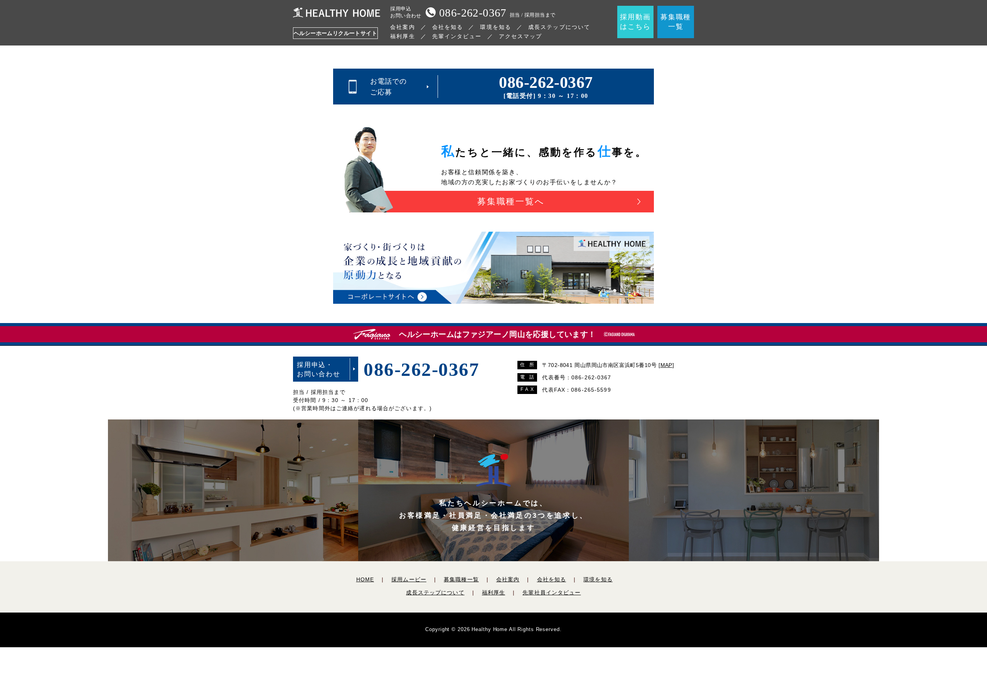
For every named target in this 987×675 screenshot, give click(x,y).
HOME (365, 579)
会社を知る (447, 27)
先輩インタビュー (457, 36)
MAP (666, 365)
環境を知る (495, 27)
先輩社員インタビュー (551, 592)
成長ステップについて (559, 27)
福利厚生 (402, 36)
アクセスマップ (520, 36)
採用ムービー (408, 579)
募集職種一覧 (461, 579)
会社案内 (402, 27)
